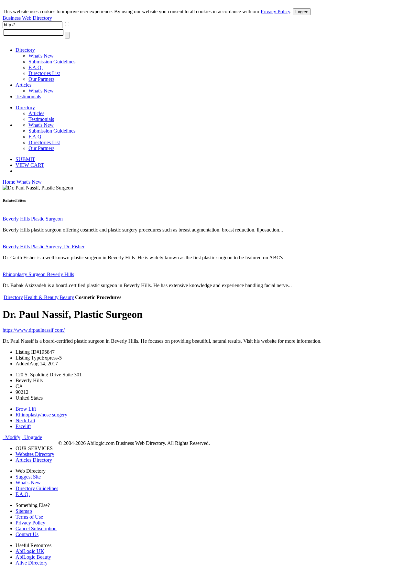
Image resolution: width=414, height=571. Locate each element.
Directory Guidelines (37, 488)
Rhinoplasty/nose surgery (41, 414)
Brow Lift (26, 409)
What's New (41, 56)
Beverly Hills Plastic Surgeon (33, 218)
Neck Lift (25, 420)
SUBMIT (25, 159)
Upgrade (32, 437)
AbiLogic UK (30, 551)
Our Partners (41, 79)
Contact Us (27, 534)
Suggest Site (28, 476)
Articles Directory (34, 460)
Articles (23, 85)
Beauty (67, 297)
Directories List (44, 73)
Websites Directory (35, 454)
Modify (11, 437)
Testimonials (28, 96)
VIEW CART (30, 165)
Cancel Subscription (36, 528)
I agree (301, 11)
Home (9, 182)
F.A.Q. (35, 67)
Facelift (23, 426)
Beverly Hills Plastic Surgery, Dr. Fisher (43, 246)
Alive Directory (32, 563)
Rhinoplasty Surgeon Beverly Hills (38, 274)
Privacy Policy (275, 11)
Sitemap (24, 511)
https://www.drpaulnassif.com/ (34, 330)
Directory (25, 50)
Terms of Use (29, 517)
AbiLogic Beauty (33, 557)
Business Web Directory (27, 18)
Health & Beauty (41, 297)
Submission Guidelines (51, 61)
